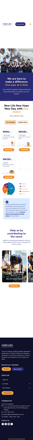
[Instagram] (6, 424)
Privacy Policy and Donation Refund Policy (15, 214)
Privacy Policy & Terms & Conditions (16, 439)
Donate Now (8, 150)
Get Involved (6, 388)
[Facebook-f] (3, 424)
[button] (30, 24)
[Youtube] (9, 424)
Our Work (5, 384)
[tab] (10, 122)
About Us (5, 380)
